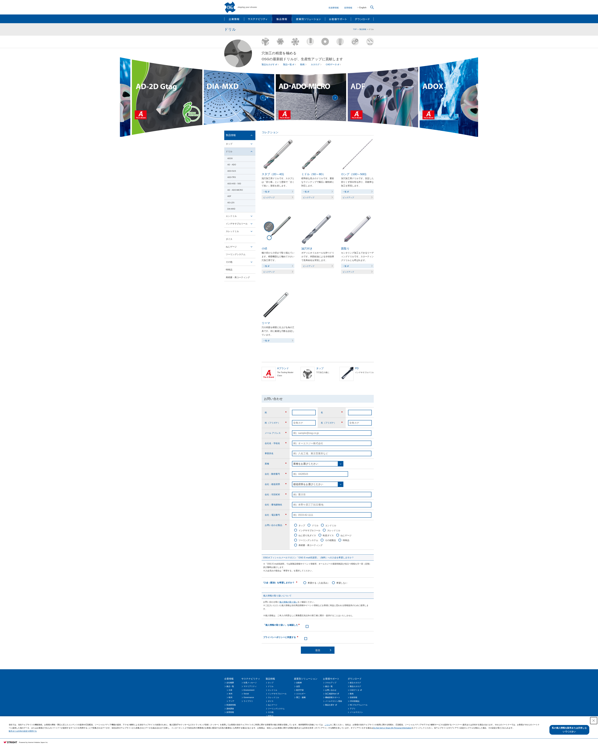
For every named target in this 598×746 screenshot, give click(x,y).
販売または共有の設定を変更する (23, 731)
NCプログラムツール (359, 705)
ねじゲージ (346, 535)
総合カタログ (355, 683)
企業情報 (234, 18)
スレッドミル (333, 530)
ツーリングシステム (308, 540)
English (362, 7)
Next (335, 98)
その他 (229, 262)
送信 (317, 650)
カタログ (315, 64)
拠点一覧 (230, 686)
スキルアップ (330, 683)
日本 (230, 690)
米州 (230, 694)
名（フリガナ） (332, 422)
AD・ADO (231, 165)
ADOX (230, 158)
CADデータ (331, 64)
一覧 (265, 192)
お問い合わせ (330, 690)
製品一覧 (287, 64)
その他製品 (330, 540)
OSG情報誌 (354, 701)
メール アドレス (276, 433)
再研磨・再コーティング (311, 545)
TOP (355, 29)
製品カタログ (355, 686)
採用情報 (348, 8)
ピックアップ (269, 197)
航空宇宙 (300, 690)
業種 (276, 463)
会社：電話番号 (276, 515)
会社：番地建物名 (273, 504)
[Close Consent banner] (593, 720)
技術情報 (353, 697)
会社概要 (230, 683)
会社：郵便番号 (276, 474)
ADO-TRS (231, 177)
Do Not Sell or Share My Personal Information (392, 728)
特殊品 (346, 540)
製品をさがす (268, 64)
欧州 (230, 697)
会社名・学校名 (276, 443)
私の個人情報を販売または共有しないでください (569, 730)
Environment (249, 690)
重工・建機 (301, 697)
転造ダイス (328, 535)
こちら (327, 725)
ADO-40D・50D (234, 184)
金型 (298, 686)
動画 (302, 64)
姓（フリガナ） (276, 422)
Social (246, 694)
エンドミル (330, 525)
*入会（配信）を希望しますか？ (280, 582)
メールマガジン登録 (333, 701)
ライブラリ (248, 701)
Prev (263, 98)
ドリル (315, 525)
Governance (249, 697)
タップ (302, 525)
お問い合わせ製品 (276, 525)
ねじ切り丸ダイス (307, 535)
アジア (231, 701)
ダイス (229, 239)
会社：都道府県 (276, 484)
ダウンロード (362, 18)
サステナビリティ (258, 18)
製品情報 (282, 18)
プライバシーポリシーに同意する (280, 637)
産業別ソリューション (308, 18)
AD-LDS (230, 203)
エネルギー (301, 694)
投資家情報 (334, 8)
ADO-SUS (231, 171)
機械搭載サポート (332, 697)
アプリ (352, 709)
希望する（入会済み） (319, 583)
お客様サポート (338, 18)
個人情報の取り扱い (288, 602)
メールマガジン (356, 712)
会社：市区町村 (276, 494)
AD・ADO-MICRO (235, 190)
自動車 (299, 683)
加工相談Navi (331, 694)
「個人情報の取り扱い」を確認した (281, 625)
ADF (229, 196)
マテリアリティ (250, 686)
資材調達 (230, 709)
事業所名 (269, 453)
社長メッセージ (250, 683)
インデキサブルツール (309, 530)
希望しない (341, 583)
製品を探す (330, 705)
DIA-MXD (231, 209)
